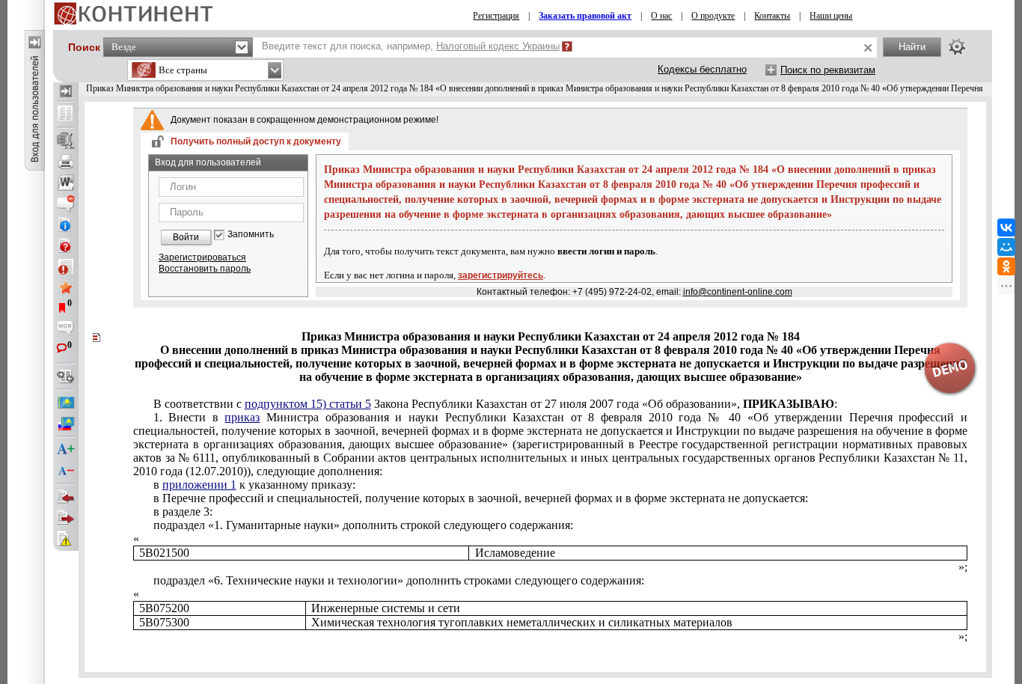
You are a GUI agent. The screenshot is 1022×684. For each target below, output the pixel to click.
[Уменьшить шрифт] (66, 471)
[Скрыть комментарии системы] (66, 204)
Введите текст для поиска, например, (411, 46)
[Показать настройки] (957, 46)
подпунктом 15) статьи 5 (308, 403)
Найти (912, 46)
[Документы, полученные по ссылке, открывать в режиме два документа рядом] (66, 114)
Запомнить (250, 234)
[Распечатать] (66, 162)
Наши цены (831, 15)
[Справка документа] (66, 245)
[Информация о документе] (66, 224)
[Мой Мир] (1006, 247)
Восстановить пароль (205, 268)
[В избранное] (66, 287)
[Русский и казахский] (66, 424)
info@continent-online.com (737, 292)
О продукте (713, 15)
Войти (186, 237)
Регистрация (496, 15)
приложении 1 (199, 484)
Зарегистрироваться (202, 257)
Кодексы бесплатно (702, 69)
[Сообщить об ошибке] (66, 539)
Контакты (772, 15)
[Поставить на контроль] (66, 266)
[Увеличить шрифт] (66, 450)
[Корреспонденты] (66, 497)
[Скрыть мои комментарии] (66, 329)
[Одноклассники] (1006, 266)
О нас (661, 15)
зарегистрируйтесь (500, 275)
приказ (242, 417)
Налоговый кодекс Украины (498, 46)
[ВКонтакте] (1006, 227)
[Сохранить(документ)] (66, 141)
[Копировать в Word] (66, 183)
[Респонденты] (66, 518)
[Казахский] (66, 403)
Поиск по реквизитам (827, 70)
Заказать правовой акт (585, 15)
